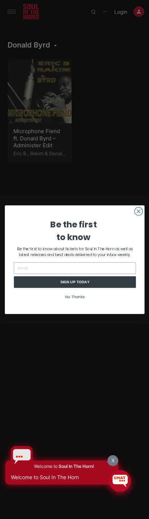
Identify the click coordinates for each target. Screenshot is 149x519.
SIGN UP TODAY (74, 282)
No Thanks (75, 297)
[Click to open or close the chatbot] (120, 481)
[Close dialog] (138, 211)
